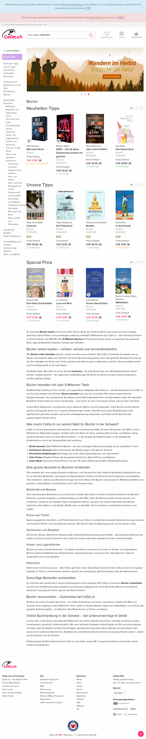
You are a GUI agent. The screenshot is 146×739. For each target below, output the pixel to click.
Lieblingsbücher (11, 82)
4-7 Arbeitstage (122, 247)
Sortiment (13, 51)
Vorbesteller (9, 73)
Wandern (7, 251)
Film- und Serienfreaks (12, 692)
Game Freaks (8, 696)
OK (88, 8)
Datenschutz (45, 689)
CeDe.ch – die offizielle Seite (15, 679)
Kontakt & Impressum (49, 679)
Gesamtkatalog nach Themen (12, 243)
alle (131, 108)
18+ (78, 709)
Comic (8, 116)
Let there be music (10, 686)
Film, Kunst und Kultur (12, 120)
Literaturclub (9, 230)
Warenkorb (136, 37)
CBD (79, 702)
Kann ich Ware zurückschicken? (127, 683)
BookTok (7, 233)
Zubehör (80, 699)
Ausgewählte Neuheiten (9, 101)
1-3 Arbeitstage (62, 173)
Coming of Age (10, 248)
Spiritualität (13, 208)
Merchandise (82, 692)
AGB (42, 686)
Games (80, 686)
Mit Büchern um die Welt (12, 86)
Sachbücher (11, 160)
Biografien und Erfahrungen (12, 111)
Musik (8, 151)
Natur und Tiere (15, 183)
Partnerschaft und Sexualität (14, 194)
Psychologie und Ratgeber (14, 200)
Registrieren (45, 699)
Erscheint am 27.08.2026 (37, 163)
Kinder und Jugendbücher (12, 136)
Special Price (9, 70)
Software (80, 706)
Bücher (11, 57)
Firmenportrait (46, 683)
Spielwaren (81, 696)
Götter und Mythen (12, 254)
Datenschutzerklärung (72, 4)
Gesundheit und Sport (13, 165)
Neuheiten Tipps (11, 63)
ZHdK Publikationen (12, 236)
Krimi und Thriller (13, 148)
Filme (79, 683)
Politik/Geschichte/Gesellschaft (15, 205)
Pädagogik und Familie (14, 187)
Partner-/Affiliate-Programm (52, 696)
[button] (81, 94)
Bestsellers (8, 76)
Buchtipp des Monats (9, 93)
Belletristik (10, 106)
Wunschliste (107, 37)
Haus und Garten (12, 178)
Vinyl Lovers (7, 689)
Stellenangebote (47, 692)
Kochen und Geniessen (11, 143)
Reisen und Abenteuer (11, 156)
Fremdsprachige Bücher (13, 127)
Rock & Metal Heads (11, 683)
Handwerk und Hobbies (14, 172)
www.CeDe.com (97, 17)
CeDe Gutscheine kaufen (51, 702)
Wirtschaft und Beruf (14, 213)
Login (121, 37)
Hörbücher (10, 132)
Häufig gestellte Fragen (123, 679)
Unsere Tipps (10, 67)
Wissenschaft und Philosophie (14, 221)
